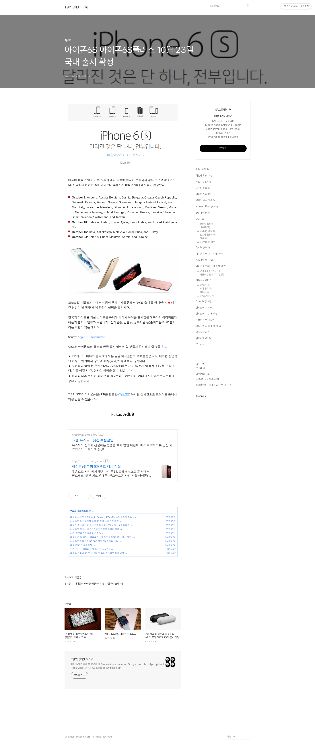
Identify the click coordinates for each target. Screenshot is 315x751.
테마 (204, 292)
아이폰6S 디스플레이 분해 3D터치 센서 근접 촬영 (94, 521)
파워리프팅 (207, 231)
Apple (73, 511)
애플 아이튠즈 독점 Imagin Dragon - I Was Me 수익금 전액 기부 (101, 517)
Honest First (207, 206)
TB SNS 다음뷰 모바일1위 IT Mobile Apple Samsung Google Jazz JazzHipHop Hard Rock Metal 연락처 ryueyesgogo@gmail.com (117, 666)
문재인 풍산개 (205, 200)
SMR (204, 238)
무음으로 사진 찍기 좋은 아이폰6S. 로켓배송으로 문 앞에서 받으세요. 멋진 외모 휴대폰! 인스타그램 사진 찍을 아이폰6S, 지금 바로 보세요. (111, 473)
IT (200, 344)
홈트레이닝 (207, 234)
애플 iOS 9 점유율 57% (81, 545)
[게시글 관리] (86, 496)
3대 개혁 (203, 212)
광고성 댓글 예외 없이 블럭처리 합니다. (213, 384)
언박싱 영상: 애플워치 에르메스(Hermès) (90, 549)
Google (203, 301)
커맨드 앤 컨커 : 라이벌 (212, 274)
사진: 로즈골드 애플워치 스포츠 (85, 533)
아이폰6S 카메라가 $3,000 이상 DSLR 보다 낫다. (94, 541)
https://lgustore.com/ (84, 434)
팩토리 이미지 (205, 319)
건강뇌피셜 (206, 223)
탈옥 (205, 285)
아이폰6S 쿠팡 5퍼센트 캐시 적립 (96, 466)
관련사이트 (232, 736)
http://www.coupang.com (87, 461)
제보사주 (203, 181)
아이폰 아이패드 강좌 (209, 253)
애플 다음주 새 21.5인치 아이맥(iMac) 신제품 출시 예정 (97, 553)
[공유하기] (82, 496)
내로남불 (203, 187)
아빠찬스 (203, 194)
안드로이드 (204, 307)
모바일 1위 (200, 368)
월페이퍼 (203, 338)
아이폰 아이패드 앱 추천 (211, 266)
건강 (201, 218)
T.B (202, 169)
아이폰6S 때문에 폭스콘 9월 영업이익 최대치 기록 (94, 529)
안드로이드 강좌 (206, 313)
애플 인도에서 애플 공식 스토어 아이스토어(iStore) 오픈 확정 (100, 525)
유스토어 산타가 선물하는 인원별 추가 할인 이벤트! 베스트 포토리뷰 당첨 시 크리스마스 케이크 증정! (122, 447)
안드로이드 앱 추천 (208, 326)
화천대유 (204, 175)
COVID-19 (207, 242)
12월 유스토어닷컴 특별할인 (92, 440)
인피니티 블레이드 (210, 271)
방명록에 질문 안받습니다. (207, 379)
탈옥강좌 (203, 280)
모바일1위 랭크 (202, 373)
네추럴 (205, 227)
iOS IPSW (204, 259)
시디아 (206, 288)
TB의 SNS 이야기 (76, 7)
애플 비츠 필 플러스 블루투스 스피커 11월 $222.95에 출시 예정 (100, 537)
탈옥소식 (207, 295)
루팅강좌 (202, 332)
